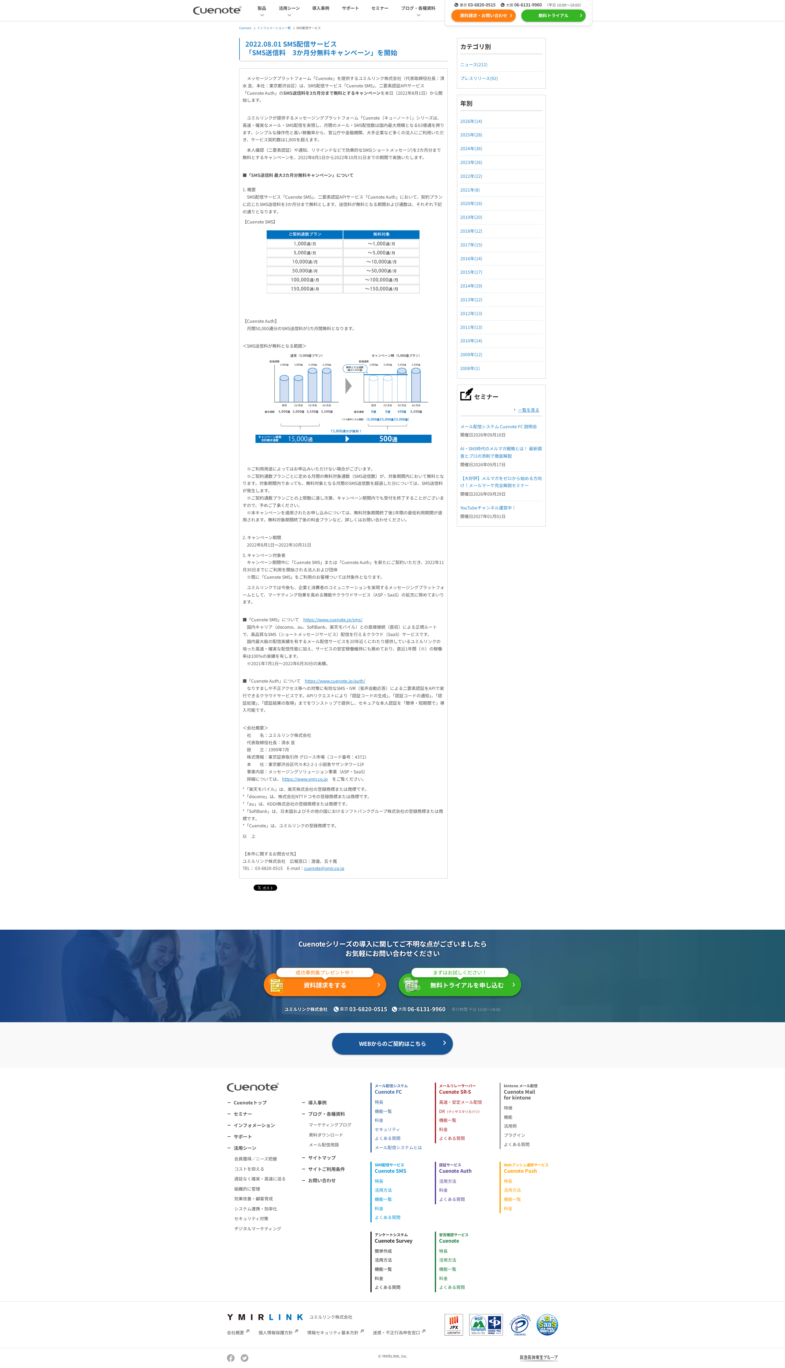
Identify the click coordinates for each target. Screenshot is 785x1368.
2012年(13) (471, 313)
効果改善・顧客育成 (253, 1198)
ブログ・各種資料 (326, 1114)
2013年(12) (471, 299)
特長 (379, 1102)
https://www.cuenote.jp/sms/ (332, 619)
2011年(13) (471, 327)
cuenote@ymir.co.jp (324, 868)
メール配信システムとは (398, 1147)
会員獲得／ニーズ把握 (255, 1159)
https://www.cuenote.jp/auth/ (335, 681)
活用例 (510, 1126)
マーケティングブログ (330, 1125)
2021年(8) (470, 190)
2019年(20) (471, 217)
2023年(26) (471, 162)
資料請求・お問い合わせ (483, 15)
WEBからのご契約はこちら (392, 1043)
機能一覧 (383, 1111)
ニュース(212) (474, 64)
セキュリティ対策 (251, 1218)
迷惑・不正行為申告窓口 (396, 1332)
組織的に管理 (247, 1189)
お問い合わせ (322, 1180)
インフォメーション (254, 1125)
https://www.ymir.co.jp (305, 779)
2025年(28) (471, 134)
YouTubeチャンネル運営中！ (488, 508)
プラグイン (514, 1135)
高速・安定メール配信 (460, 1102)
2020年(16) (471, 203)
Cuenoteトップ (250, 1102)
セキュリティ (387, 1129)
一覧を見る (528, 410)
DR (460, 1111)
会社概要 (235, 1332)
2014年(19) (471, 286)
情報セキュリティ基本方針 (332, 1332)
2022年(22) (471, 176)
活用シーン (245, 1148)
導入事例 (320, 8)
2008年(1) (470, 368)
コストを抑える (249, 1169)
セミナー (380, 8)
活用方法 (383, 1190)
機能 (508, 1117)
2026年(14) (471, 121)
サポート (350, 8)
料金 (379, 1120)
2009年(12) (471, 354)
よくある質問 (387, 1138)
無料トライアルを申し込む (467, 981)
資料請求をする (325, 981)
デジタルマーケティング (257, 1228)
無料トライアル (553, 15)
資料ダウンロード (326, 1135)
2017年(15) (471, 245)
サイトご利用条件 (326, 1169)
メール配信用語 (324, 1144)
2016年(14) (471, 258)
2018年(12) (471, 231)
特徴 (508, 1108)
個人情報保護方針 (275, 1332)
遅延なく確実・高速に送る (260, 1179)
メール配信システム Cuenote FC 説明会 (498, 426)
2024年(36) (471, 148)
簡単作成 (383, 1251)
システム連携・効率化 (255, 1209)
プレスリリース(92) (479, 78)
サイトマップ (322, 1157)
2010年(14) (471, 340)
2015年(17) (471, 272)
